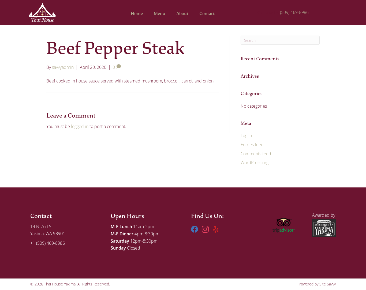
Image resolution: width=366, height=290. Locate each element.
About (182, 13)
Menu (159, 13)
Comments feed (256, 153)
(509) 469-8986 (294, 12)
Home (137, 13)
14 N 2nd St (41, 226)
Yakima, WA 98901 (47, 233)
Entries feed (252, 144)
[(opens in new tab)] (283, 224)
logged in (79, 126)
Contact (207, 13)
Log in (246, 135)
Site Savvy (327, 284)
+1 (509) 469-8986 (47, 243)
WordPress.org (254, 162)
